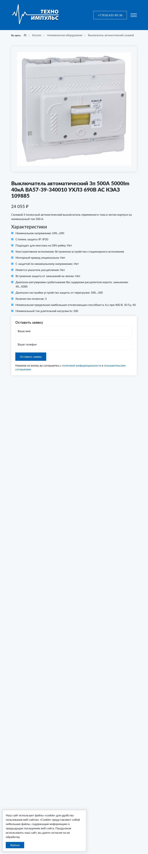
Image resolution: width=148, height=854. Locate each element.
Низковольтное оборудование (64, 35)
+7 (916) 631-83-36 (110, 15)
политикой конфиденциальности (81, 365)
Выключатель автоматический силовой (111, 35)
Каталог (37, 35)
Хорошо (15, 845)
